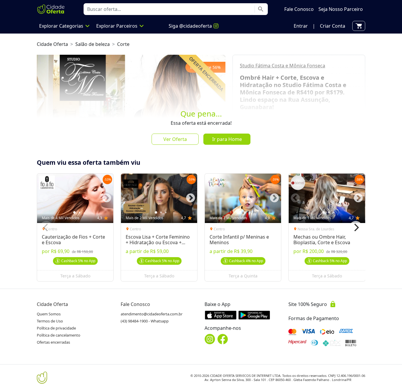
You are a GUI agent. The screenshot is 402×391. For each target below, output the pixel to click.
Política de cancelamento (58, 335)
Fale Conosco (135, 304)
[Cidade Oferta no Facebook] (222, 339)
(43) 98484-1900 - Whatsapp (145, 321)
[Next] (355, 227)
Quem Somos (49, 314)
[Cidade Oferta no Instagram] (210, 339)
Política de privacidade (56, 328)
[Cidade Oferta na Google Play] (254, 315)
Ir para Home (227, 139)
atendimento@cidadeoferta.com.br (151, 314)
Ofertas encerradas (53, 342)
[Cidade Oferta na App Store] (221, 315)
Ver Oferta (175, 139)
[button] (301, 26)
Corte (123, 44)
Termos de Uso (50, 321)
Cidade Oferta (52, 44)
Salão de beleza (92, 44)
